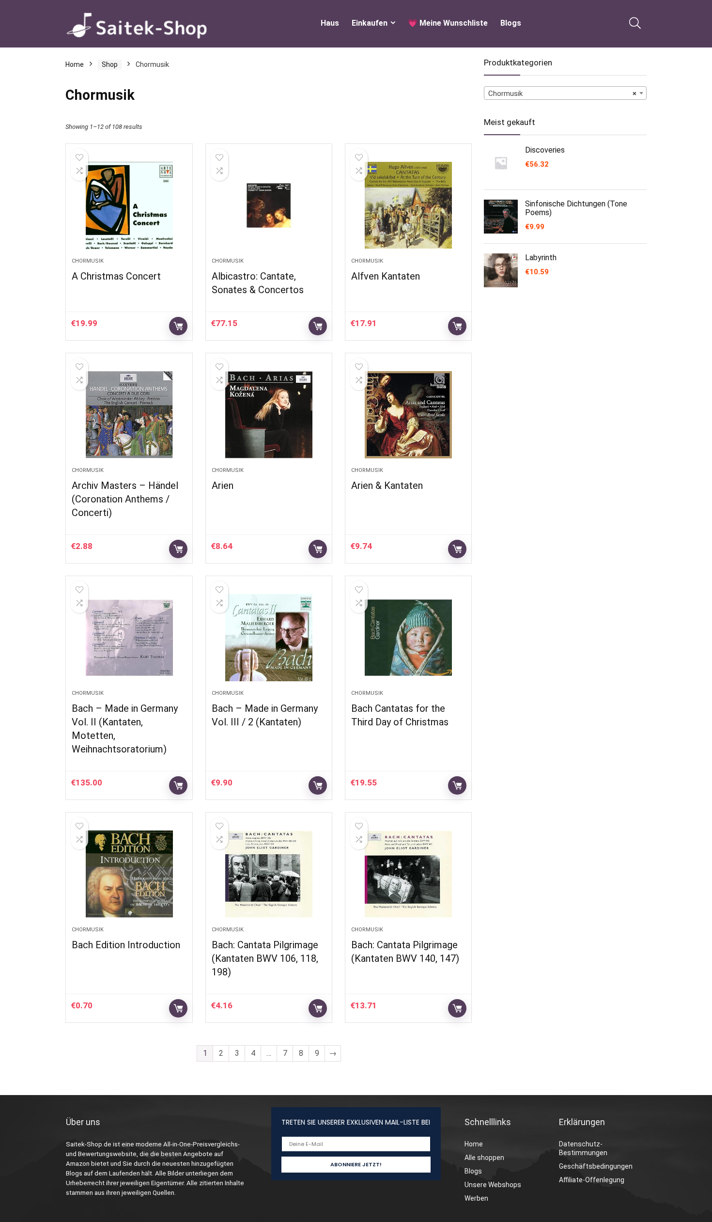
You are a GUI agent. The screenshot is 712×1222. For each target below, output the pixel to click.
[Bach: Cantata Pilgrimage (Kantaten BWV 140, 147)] (408, 874)
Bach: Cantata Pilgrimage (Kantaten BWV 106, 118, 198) (265, 958)
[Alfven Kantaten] (408, 205)
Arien (222, 485)
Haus (330, 23)
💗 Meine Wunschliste (448, 23)
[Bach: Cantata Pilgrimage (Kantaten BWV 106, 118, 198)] (269, 874)
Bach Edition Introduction (126, 945)
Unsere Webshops (492, 1185)
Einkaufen (369, 23)
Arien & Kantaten (387, 485)
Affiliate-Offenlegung (591, 1180)
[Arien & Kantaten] (408, 414)
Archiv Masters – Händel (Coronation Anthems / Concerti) (125, 499)
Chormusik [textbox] (562, 93)
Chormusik (88, 261)
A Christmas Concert (116, 276)
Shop (110, 64)
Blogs (510, 23)
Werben (476, 1198)
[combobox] (565, 93)
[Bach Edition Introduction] (129, 874)
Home (74, 64)
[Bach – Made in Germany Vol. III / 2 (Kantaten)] (269, 637)
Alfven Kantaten (385, 276)
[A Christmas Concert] (129, 205)
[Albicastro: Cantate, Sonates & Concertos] (269, 205)
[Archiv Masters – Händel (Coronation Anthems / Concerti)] (129, 414)
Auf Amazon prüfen (178, 326)
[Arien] (269, 414)
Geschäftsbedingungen (596, 1166)
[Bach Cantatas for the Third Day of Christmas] (408, 637)
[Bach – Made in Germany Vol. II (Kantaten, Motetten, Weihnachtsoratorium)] (129, 637)
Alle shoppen (484, 1157)
